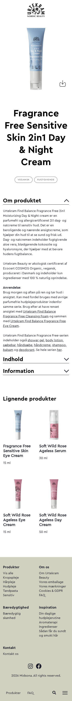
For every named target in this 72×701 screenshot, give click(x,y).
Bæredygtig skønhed (12, 616)
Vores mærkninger (52, 586)
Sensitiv (8, 595)
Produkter (13, 693)
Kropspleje (11, 577)
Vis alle (8, 573)
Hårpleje (9, 582)
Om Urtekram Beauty (49, 575)
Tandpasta (10, 590)
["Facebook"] (40, 666)
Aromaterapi (48, 622)
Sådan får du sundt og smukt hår (52, 633)
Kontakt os (10, 653)
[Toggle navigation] (65, 692)
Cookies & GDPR (51, 590)
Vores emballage (51, 582)
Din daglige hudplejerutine (49, 616)
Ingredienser (48, 626)
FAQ (30, 693)
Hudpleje (9, 586)
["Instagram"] (32, 666)
